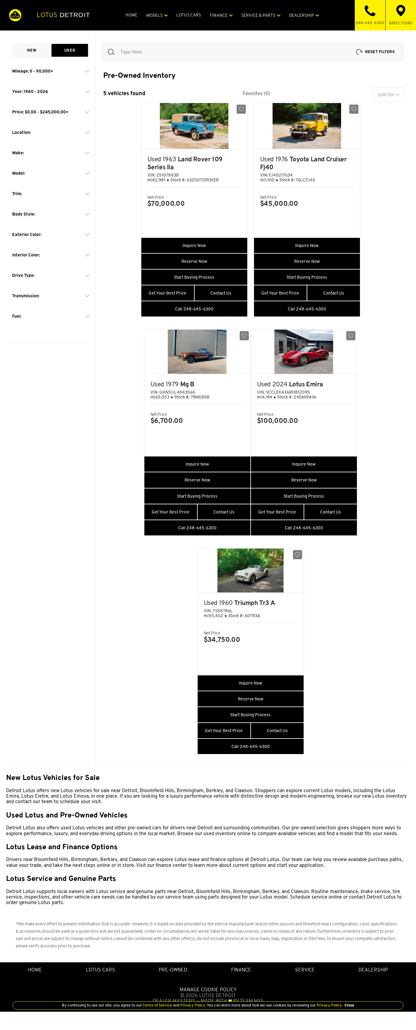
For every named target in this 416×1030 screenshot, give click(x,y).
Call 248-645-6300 (194, 308)
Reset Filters (380, 51)
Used (70, 50)
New (31, 50)
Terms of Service (157, 1005)
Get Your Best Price (167, 293)
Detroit (63, 15)
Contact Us (220, 293)
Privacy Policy (192, 1005)
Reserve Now (194, 261)
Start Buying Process (194, 277)
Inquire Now (194, 245)
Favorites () (256, 93)
